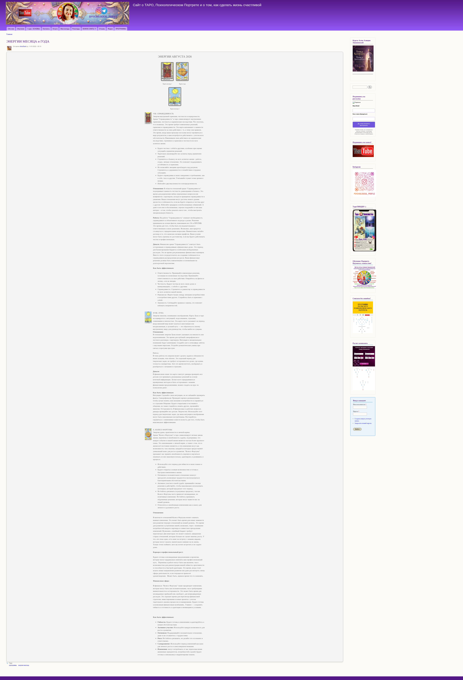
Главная (9, 34)
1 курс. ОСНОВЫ (33, 29)
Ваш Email (356, 106)
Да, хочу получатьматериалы (364, 124)
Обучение (20, 29)
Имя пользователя (359, 404)
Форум (110, 29)
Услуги (55, 29)
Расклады (76, 29)
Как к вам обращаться (360, 114)
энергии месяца (23, 665)
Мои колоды (65, 29)
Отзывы (102, 29)
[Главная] (68, 13)
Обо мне (11, 29)
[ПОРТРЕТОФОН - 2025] (363, 71)
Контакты (46, 29)
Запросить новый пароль (363, 423)
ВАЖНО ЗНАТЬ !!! (89, 29)
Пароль (356, 411)
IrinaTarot (23, 46)
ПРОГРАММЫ (121, 29)
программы (13, 665)
